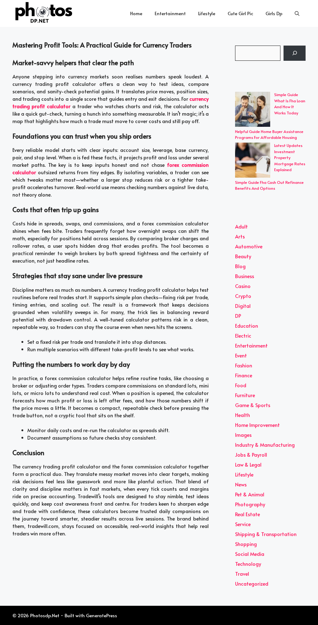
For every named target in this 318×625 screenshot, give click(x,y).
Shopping (246, 543)
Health (242, 414)
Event (241, 355)
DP (238, 315)
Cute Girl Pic (240, 13)
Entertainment (170, 13)
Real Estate (247, 514)
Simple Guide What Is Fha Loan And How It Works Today (289, 104)
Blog (240, 266)
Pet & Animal (249, 494)
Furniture (245, 395)
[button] (297, 13)
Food (240, 385)
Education (246, 325)
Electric (243, 335)
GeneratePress (101, 615)
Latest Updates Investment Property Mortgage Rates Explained (289, 157)
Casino (243, 285)
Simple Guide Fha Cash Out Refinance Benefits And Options (269, 185)
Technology (248, 563)
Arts (240, 236)
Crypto (243, 295)
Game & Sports (252, 404)
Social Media (249, 553)
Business (244, 276)
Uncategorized (251, 583)
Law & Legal (248, 464)
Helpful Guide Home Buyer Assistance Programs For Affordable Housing (269, 134)
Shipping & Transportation (266, 533)
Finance (243, 375)
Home (136, 13)
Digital (243, 305)
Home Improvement (257, 424)
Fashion (243, 365)
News (241, 484)
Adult (241, 226)
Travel (242, 573)
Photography (250, 504)
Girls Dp (274, 13)
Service (243, 524)
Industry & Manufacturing (265, 444)
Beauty (243, 256)
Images (243, 434)
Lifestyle (206, 13)
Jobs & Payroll (251, 454)
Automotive (248, 246)
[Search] (295, 53)
